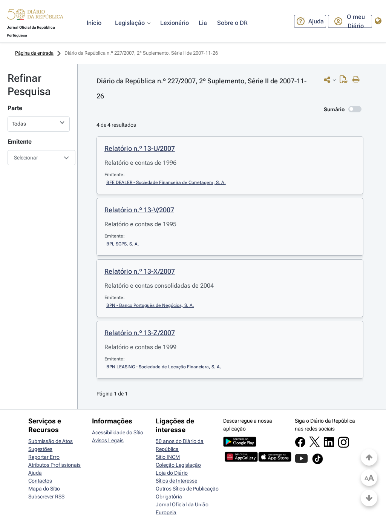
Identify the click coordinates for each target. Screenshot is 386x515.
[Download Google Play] (239, 445)
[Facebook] (300, 446)
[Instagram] (343, 446)
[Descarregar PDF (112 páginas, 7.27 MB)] (345, 81)
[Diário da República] (35, 16)
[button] (35, 15)
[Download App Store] (274, 460)
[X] (314, 445)
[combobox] (39, 157)
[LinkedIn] (328, 446)
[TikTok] (317, 463)
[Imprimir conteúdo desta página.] (357, 80)
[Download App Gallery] (241, 460)
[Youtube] (301, 462)
